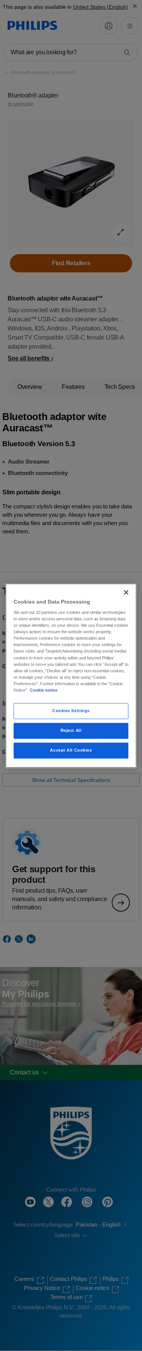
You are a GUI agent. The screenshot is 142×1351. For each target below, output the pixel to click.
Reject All (71, 730)
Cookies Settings (71, 710)
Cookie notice (44, 690)
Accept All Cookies (71, 750)
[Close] (126, 592)
